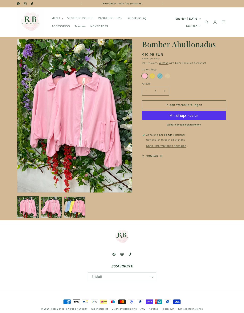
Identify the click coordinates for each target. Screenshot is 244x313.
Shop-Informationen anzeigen (166, 145)
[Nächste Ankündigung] (162, 3)
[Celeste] (160, 76)
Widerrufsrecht (99, 308)
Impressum (168, 308)
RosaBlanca (57, 308)
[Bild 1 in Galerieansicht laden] (28, 207)
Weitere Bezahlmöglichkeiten (184, 124)
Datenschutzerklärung (124, 308)
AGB (142, 308)
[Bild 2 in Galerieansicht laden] (51, 207)
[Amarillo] (152, 76)
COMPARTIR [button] (154, 156)
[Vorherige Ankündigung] (81, 3)
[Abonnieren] (152, 276)
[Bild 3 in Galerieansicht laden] (75, 207)
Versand (164, 62)
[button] (57, 18)
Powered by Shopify (76, 308)
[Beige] (167, 76)
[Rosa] (144, 76)
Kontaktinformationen (190, 308)
